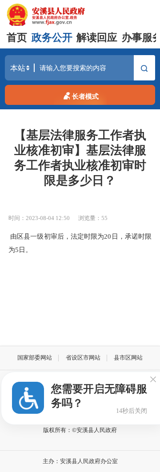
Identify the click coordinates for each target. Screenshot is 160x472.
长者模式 (85, 96)
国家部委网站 (34, 357)
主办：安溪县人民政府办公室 (80, 461)
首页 (17, 37)
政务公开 (52, 37)
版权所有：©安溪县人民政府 (80, 430)
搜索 (144, 70)
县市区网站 (128, 357)
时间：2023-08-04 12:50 (39, 218)
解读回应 (96, 37)
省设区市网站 (83, 357)
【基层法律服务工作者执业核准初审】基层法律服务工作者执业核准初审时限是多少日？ (80, 158)
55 (104, 218)
